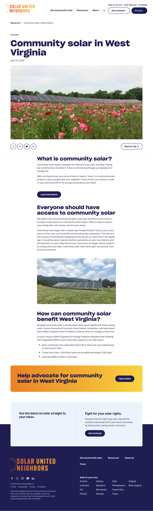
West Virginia (134, 485)
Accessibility (22, 487)
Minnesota (101, 490)
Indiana (99, 481)
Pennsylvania (118, 485)
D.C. (82, 490)
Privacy (13, 487)
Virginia (132, 481)
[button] (104, 10)
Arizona (83, 481)
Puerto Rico (118, 490)
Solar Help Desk (130, 5)
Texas (115, 494)
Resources (15, 23)
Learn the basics (49, 194)
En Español (142, 5)
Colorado (84, 485)
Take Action (125, 379)
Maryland (100, 485)
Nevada (100, 494)
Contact (32, 487)
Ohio (114, 481)
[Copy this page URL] (33, 146)
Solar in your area (115, 5)
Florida (83, 494)
